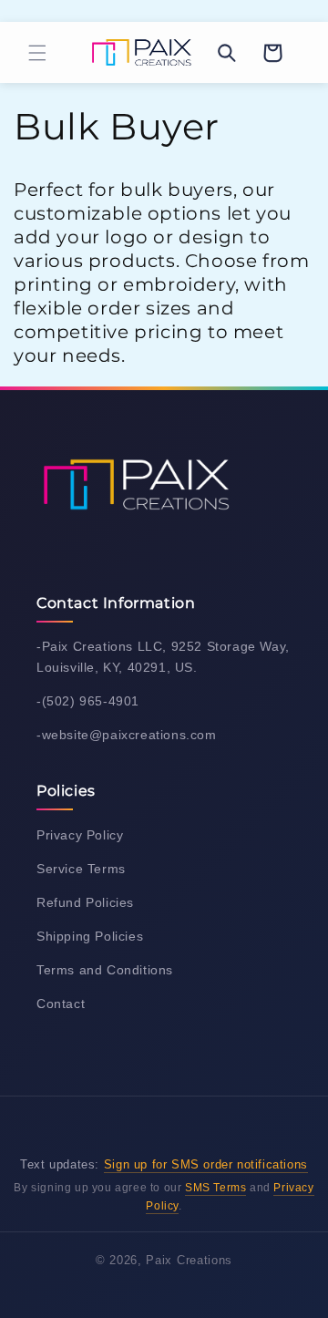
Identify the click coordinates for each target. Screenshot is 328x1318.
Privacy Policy (79, 835)
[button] (37, 53)
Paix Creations (189, 1260)
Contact (60, 1003)
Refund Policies (85, 902)
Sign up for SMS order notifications (206, 1164)
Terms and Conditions (104, 970)
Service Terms (81, 868)
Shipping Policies (89, 936)
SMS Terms (215, 1187)
